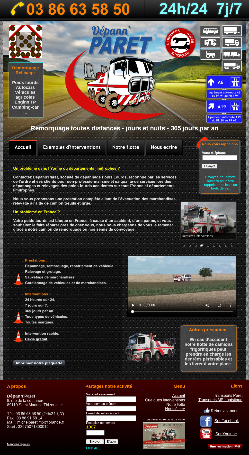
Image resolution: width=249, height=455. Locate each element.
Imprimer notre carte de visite (166, 419)
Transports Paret (228, 395)
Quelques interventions (165, 400)
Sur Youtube (226, 434)
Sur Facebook (226, 421)
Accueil (178, 396)
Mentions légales (18, 444)
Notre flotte (175, 404)
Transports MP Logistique (220, 400)
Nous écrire (175, 409)
